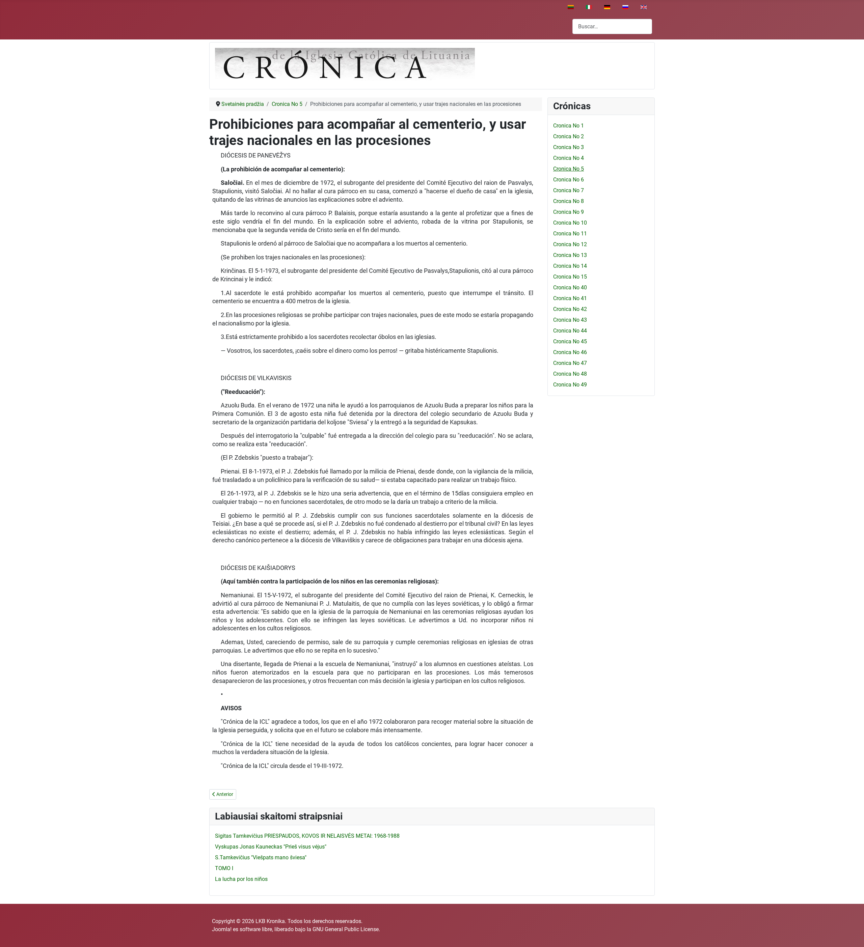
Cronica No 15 (570, 277)
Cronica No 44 (570, 330)
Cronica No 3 (568, 147)
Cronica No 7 (568, 190)
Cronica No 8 (568, 201)
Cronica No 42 (570, 309)
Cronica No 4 (568, 158)
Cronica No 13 (570, 255)
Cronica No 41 (570, 298)
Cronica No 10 (570, 223)
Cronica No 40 (570, 287)
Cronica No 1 (568, 125)
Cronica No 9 (568, 212)
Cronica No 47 (570, 363)
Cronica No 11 (570, 233)
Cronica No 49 (570, 384)
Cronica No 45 (570, 341)
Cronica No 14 (570, 266)
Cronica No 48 (570, 374)
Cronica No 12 (570, 244)
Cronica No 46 (570, 352)
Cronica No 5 (568, 169)
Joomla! (222, 929)
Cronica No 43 (570, 320)
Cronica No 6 (568, 179)
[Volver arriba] (852, 934)
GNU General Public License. (346, 929)
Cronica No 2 (568, 136)
